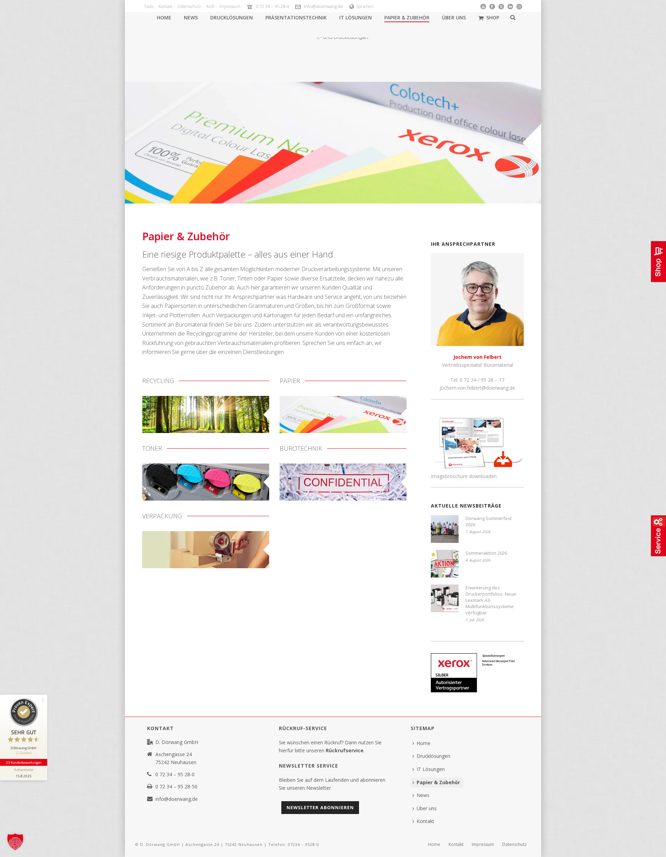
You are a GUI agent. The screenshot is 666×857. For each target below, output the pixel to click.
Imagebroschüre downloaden (464, 476)
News (191, 17)
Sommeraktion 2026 (486, 553)
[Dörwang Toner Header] (205, 482)
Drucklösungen (231, 17)
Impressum (483, 844)
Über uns (454, 17)
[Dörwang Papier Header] (343, 414)
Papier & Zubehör (406, 17)
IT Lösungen (355, 17)
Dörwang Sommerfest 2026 (489, 521)
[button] (15, 841)
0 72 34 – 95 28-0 (272, 6)
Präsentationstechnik (296, 17)
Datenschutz (514, 844)
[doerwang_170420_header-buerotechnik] (343, 482)
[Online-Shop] (658, 281)
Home (164, 17)
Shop (492, 17)
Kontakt (425, 821)
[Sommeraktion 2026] (445, 564)
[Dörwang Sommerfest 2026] (445, 529)
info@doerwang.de (323, 6)
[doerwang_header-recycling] (205, 414)
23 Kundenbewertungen (23, 762)
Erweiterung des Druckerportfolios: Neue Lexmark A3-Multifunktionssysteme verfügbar (491, 600)
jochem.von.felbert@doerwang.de (477, 387)
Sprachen (365, 6)
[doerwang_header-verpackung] (205, 549)
